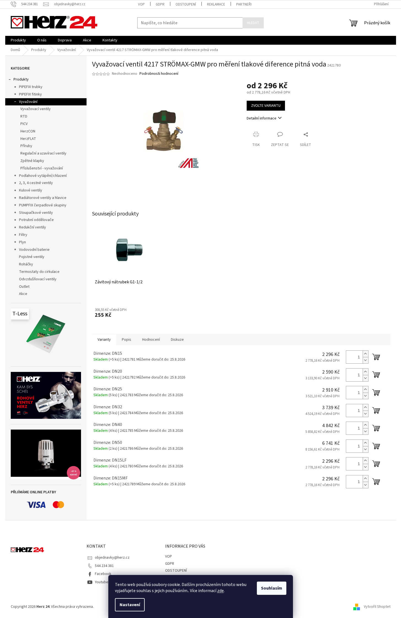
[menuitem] (18, 40)
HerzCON (27, 131)
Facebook (103, 574)
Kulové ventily (30, 190)
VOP (141, 4)
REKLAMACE (216, 4)
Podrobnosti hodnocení (158, 73)
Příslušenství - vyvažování (41, 168)
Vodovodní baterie (34, 249)
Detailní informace (261, 118)
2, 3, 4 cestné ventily (36, 183)
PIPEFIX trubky (30, 87)
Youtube (101, 582)
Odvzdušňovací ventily (37, 279)
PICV (24, 124)
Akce (23, 294)
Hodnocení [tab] (151, 339)
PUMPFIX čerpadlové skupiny (42, 205)
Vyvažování (28, 102)
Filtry (23, 235)
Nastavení (130, 605)
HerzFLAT (28, 139)
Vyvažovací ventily (35, 109)
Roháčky (26, 264)
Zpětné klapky (32, 161)
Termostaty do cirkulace (39, 272)
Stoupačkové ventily (36, 212)
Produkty (21, 79)
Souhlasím (271, 588)
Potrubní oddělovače (36, 220)
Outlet (24, 286)
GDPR (160, 4)
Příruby (26, 146)
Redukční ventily (32, 227)
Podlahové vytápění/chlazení (43, 176)
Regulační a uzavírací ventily (43, 153)
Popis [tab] (126, 339)
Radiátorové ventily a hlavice (42, 198)
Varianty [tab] (104, 339)
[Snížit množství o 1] (365, 360)
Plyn (22, 242)
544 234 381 (104, 566)
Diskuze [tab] (177, 339)
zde (220, 591)
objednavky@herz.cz (112, 557)
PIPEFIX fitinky (30, 94)
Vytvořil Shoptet (377, 606)
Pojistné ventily (31, 257)
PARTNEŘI (244, 4)
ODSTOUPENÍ (186, 4)
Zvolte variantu (266, 105)
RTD (23, 116)
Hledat (253, 23)
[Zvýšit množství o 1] (365, 354)
